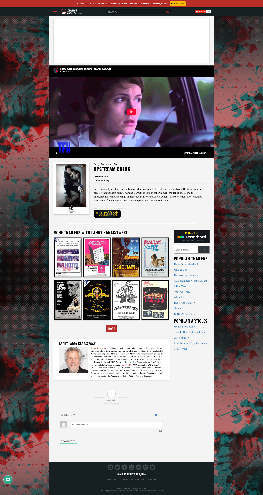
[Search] (203, 249)
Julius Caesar (181, 286)
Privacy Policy (126, 479)
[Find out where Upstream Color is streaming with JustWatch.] (152, 214)
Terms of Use (112, 479)
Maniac (178, 308)
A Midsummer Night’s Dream (190, 280)
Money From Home (189, 326)
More (111, 329)
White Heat (180, 297)
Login (159, 415)
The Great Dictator (184, 302)
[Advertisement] (131, 41)
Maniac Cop (180, 269)
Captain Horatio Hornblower (189, 332)
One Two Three (182, 292)
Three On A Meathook (186, 264)
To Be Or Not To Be (185, 314)
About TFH (139, 479)
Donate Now (177, 4)
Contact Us (151, 479)
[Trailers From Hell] (63, 11)
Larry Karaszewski (99, 348)
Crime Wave (180, 348)
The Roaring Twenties (186, 275)
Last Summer (181, 337)
